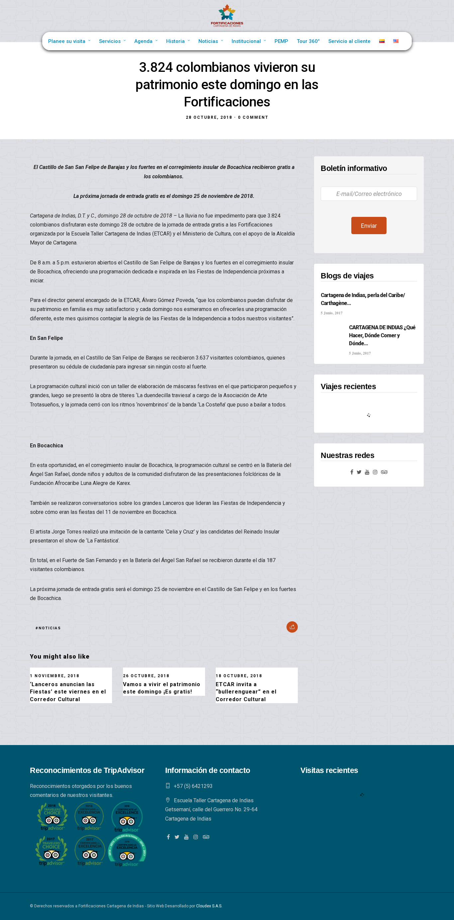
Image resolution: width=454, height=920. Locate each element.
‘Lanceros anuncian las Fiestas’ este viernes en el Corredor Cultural (68, 691)
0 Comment (253, 117)
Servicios (110, 41)
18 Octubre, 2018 (239, 676)
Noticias (208, 41)
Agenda (143, 41)
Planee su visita (66, 41)
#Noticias (48, 628)
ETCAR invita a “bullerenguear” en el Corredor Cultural (246, 691)
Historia (175, 41)
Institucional (246, 41)
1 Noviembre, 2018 (54, 676)
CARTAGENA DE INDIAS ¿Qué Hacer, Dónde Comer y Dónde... (382, 335)
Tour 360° (308, 41)
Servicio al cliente (349, 41)
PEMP (281, 41)
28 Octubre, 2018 (209, 117)
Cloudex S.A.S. (209, 906)
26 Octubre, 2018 (146, 676)
